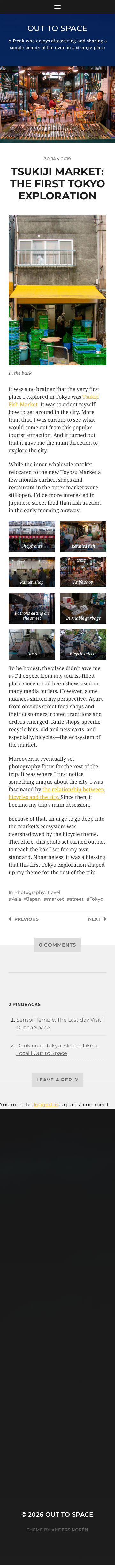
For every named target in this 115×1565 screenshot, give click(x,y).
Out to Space (57, 28)
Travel (53, 892)
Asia (16, 899)
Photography (29, 892)
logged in (46, 1105)
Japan (34, 899)
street (77, 899)
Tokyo (96, 899)
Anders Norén (69, 1529)
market (55, 899)
